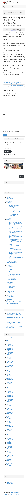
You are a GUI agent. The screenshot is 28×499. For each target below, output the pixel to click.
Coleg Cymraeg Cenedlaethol (15, 274)
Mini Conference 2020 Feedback (16, 241)
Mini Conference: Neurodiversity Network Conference (15, 260)
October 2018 (9, 460)
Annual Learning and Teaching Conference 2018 (15, 224)
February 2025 (9, 361)
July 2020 (8, 433)
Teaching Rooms (9, 295)
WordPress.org (9, 483)
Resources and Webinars (11, 291)
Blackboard (7, 11)
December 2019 (9, 442)
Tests (10, 270)
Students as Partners (10, 292)
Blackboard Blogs (15, 207)
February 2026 (9, 345)
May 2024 (8, 373)
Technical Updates (10, 296)
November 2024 (9, 365)
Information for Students (11, 279)
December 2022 (9, 395)
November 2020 (9, 428)
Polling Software (9, 290)
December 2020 (9, 426)
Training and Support (10, 298)
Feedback (11, 266)
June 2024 (8, 371)
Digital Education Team (9, 7)
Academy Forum (9, 196)
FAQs (15, 65)
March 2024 (8, 375)
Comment (5, 97)
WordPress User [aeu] (17, 25)
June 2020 (8, 434)
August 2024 (9, 369)
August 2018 (9, 463)
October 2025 (9, 350)
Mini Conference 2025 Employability (13, 255)
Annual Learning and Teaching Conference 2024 (15, 237)
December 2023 (9, 379)
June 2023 (8, 387)
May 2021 (8, 420)
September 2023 (9, 383)
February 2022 (9, 408)
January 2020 (9, 441)
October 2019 (9, 445)
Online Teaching (9, 282)
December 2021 (9, 411)
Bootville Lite (5, 494)
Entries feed (8, 481)
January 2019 (9, 456)
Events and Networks (10, 273)
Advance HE (9, 200)
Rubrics (10, 269)
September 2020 (9, 430)
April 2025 (8, 358)
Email (4, 119)
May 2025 (8, 357)
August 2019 (9, 447)
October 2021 (9, 413)
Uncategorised (9, 299)
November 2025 (9, 349)
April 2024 (8, 374)
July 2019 (8, 448)
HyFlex (10, 283)
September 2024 (9, 367)
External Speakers (10, 275)
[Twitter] (6, 185)
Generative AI (9, 277)
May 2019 (8, 451)
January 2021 (9, 425)
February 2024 (9, 377)
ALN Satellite (9, 201)
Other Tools (8, 284)
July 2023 (8, 386)
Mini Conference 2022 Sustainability (13, 247)
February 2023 (9, 392)
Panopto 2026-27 (10, 319)
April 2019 (8, 452)
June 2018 (8, 465)
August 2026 (9, 337)
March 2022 (8, 407)
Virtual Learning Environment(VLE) (13, 301)
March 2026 (8, 344)
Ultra (10, 217)
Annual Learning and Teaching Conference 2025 (15, 239)
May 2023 (8, 388)
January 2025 (9, 362)
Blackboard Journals (16, 211)
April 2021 (8, 421)
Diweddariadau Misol (13, 203)
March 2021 (8, 422)
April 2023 (8, 390)
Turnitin (10, 271)
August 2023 (9, 384)
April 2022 (8, 405)
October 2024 (9, 366)
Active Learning (9, 198)
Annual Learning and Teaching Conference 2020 (15, 226)
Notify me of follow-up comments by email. (14, 129)
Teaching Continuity (10, 294)
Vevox (7, 300)
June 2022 (8, 403)
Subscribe (7, 151)
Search (5, 174)
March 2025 (8, 360)
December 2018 (9, 458)
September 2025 (9, 352)
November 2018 (9, 459)
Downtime (8, 264)
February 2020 (9, 439)
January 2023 (9, 394)
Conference (8, 219)
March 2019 (8, 454)
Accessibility (8, 197)
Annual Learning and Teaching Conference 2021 (15, 229)
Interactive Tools (12, 206)
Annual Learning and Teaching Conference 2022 (15, 232)
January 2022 (9, 409)
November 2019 (9, 443)
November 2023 (9, 380)
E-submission (9, 265)
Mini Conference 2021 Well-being (16, 245)
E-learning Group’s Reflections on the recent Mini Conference (14, 83)
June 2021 (8, 418)
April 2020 (8, 437)
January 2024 (9, 378)
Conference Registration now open (16, 85)
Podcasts (11, 287)
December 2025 (9, 348)
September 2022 (9, 399)
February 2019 (9, 455)
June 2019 (8, 450)
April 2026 (8, 343)
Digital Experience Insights (11, 262)
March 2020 (8, 438)
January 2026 (9, 347)
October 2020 (9, 429)
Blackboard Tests (15, 213)
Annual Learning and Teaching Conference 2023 (15, 234)
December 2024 (9, 364)
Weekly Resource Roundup (12, 303)
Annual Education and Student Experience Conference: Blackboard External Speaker (13, 322)
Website (4, 124)
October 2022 (9, 397)
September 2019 (9, 446)
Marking (10, 268)
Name (4, 114)
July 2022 (8, 401)
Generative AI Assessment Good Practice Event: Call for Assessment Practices (13, 315)
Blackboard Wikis (15, 214)
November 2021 (9, 412)
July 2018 (8, 464)
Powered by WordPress (16, 494)
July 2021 (8, 417)
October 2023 (9, 382)
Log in (7, 479)
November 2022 (9, 396)
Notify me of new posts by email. (12, 131)
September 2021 (9, 414)
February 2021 (9, 424)
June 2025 (8, 356)
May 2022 (8, 404)
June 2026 (8, 340)
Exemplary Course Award (14, 205)
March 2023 (8, 391)
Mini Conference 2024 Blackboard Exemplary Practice (16, 253)
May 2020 (8, 435)
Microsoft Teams (9, 281)
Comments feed (9, 482)
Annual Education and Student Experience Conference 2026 (15, 221)
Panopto (8, 288)
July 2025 (8, 354)
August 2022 (9, 400)
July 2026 (8, 339)
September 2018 (9, 461)
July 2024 (8, 370)
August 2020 (9, 431)
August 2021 (9, 416)
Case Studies (12, 278)
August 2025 (9, 353)
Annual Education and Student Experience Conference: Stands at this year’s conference (14, 326)
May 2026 (8, 341)
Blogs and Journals (13, 286)
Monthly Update (12, 215)
